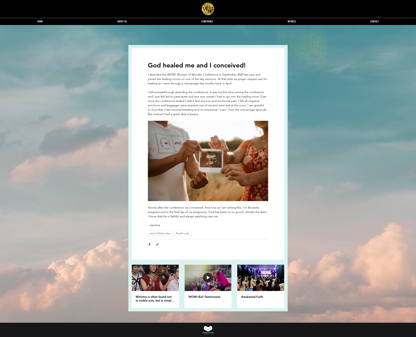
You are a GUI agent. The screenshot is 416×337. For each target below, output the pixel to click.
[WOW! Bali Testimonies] (208, 278)
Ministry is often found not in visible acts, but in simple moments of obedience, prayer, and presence (154, 298)
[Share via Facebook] (149, 244)
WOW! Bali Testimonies (204, 297)
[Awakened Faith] (260, 278)
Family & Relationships (160, 233)
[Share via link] (157, 244)
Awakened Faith (252, 297)
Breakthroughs (182, 233)
